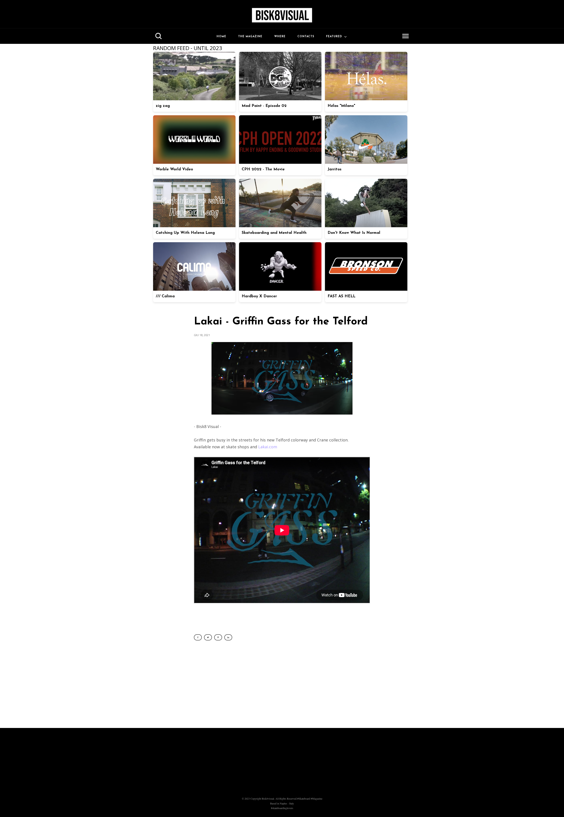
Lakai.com (267, 446)
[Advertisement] (282, 687)
